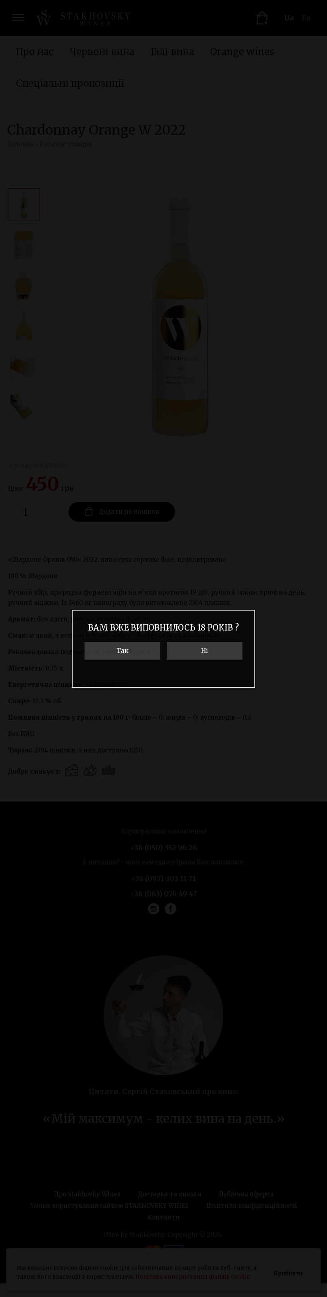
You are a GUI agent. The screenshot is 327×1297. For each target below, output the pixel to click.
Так (122, 650)
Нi (204, 650)
